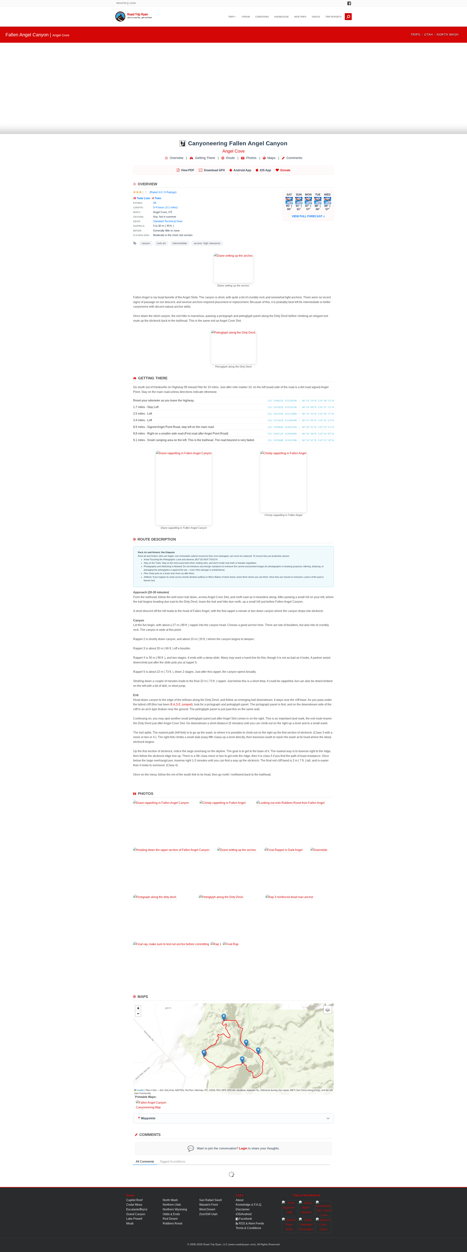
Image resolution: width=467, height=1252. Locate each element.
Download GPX (214, 170)
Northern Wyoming (175, 1209)
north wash (448, 34)
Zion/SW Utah (208, 1214)
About (239, 1200)
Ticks (156, 198)
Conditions (262, 17)
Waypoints (146, 1118)
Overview (176, 158)
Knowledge (281, 17)
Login (132, 3)
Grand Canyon (135, 1214)
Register (121, 3)
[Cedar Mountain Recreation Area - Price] (306, 1225)
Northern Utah (172, 1204)
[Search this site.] (348, 16)
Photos (250, 158)
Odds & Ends (171, 1214)
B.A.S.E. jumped (181, 704)
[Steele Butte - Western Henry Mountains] (306, 1208)
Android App (242, 170)
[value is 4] (143, 192)
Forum (246, 17)
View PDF (187, 170)
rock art (161, 243)
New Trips (300, 17)
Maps (271, 158)
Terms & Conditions (248, 1228)
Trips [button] (231, 17)
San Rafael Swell (210, 1200)
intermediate (180, 243)
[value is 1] (134, 192)
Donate (285, 170)
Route (230, 158)
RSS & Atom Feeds (251, 1223)
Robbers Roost (172, 1223)
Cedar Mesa (134, 1204)
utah (428, 34)
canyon (146, 243)
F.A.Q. (258, 1204)
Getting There (204, 158)
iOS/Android (244, 1214)
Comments (293, 158)
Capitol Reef (134, 1200)
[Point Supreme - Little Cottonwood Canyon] (289, 1208)
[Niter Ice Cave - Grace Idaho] (323, 1225)
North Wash (170, 1200)
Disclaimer (243, 1209)
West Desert (207, 1209)
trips (415, 34)
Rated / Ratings (162, 192)
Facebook (245, 1218)
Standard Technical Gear (167, 221)
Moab (130, 1223)
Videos (316, 17)
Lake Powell (134, 1218)
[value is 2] (137, 192)
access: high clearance (207, 243)
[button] (204, 1053)
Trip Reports (333, 17)
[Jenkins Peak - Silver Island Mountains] (289, 1225)
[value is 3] (140, 192)
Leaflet (140, 1090)
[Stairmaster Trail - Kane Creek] (323, 1208)
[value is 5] (146, 192)
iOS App (265, 170)
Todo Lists (141, 198)
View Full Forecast (307, 216)
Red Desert (170, 1218)
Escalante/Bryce (136, 1209)
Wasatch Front (208, 1204)
